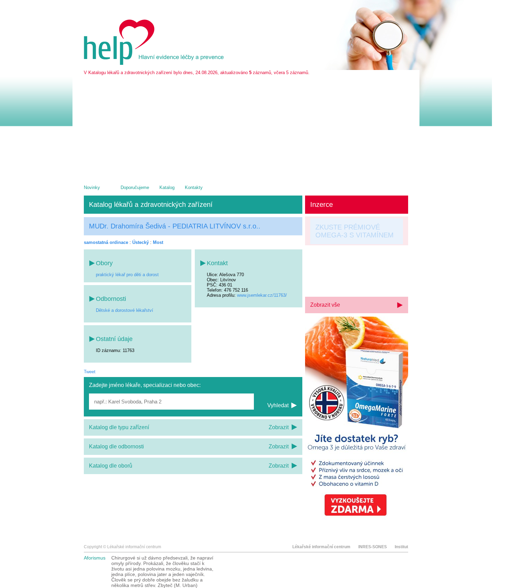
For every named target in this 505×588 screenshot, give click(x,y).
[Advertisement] (246, 127)
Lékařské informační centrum (321, 546)
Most (158, 242)
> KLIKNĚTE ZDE (342, 281)
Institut (401, 546)
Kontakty (194, 187)
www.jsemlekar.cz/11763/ (262, 295)
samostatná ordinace (106, 242)
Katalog (167, 187)
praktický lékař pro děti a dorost (127, 274)
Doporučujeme (135, 187)
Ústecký (140, 242)
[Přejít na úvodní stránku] (155, 63)
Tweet (90, 371)
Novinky (92, 187)
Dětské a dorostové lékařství (124, 310)
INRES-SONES (372, 546)
